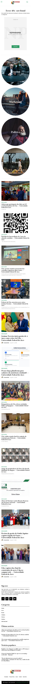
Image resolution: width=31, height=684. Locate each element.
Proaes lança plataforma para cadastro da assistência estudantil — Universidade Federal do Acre (15, 372)
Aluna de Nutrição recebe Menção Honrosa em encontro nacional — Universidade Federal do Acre (14, 502)
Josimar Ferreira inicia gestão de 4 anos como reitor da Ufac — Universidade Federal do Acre (14, 338)
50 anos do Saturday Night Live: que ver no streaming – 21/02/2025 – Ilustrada (14, 654)
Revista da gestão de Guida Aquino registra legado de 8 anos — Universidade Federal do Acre (14, 535)
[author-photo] (2, 343)
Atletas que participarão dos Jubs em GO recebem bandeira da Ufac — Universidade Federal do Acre (14, 205)
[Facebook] (3, 598)
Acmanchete (6, 342)
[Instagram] (7, 598)
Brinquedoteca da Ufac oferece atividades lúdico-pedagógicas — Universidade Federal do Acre (14, 405)
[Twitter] (10, 598)
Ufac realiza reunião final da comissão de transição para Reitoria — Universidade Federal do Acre (13, 437)
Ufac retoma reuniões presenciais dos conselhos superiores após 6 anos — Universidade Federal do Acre (12, 270)
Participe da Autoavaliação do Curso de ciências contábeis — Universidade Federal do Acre (15, 238)
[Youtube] (14, 598)
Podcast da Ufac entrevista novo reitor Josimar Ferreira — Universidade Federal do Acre (14, 303)
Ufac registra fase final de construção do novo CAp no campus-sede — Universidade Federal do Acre (12, 571)
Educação (4, 202)
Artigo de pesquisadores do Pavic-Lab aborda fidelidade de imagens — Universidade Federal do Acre (15, 470)
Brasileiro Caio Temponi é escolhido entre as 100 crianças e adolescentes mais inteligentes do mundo (15, 649)
